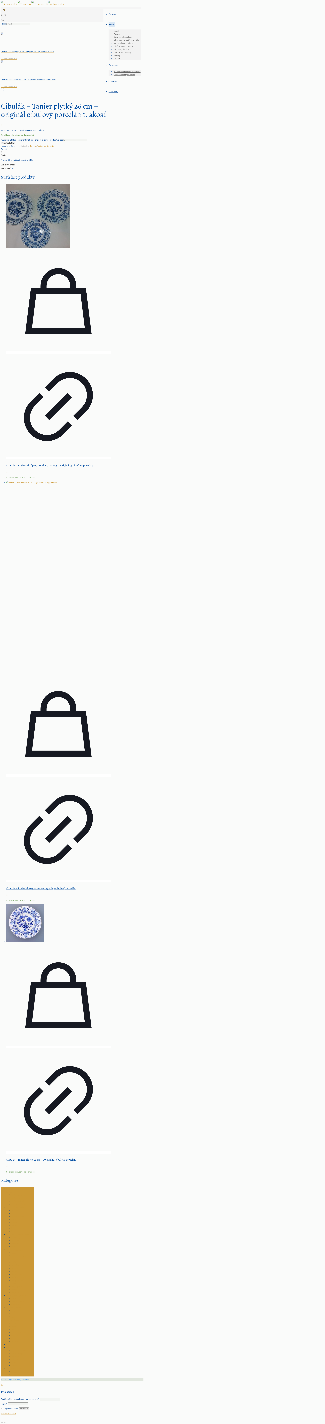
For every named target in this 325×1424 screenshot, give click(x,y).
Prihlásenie (24, 1409)
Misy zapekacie (17, 1286)
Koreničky (15, 1244)
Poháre (14, 1225)
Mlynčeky (15, 1329)
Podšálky (15, 1222)
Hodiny (14, 1314)
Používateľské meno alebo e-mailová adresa (20, 1399)
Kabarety (15, 1259)
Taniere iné (15, 1198)
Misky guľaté (16, 1268)
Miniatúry (15, 1359)
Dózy (13, 1311)
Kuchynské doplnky (14, 1369)
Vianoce (14, 1338)
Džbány (14, 1298)
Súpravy (9, 1344)
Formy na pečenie (18, 1256)
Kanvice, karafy (17, 1301)
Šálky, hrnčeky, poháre (15, 1207)
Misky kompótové (18, 1265)
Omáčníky (15, 1305)
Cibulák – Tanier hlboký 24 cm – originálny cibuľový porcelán (41, 888)
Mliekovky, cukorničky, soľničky (18, 1234)
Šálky (13, 1231)
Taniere (33, 146)
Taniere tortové (17, 1201)
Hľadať (3, 24)
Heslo (4, 1404)
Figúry (13, 1323)
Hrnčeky (14, 1210)
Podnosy (14, 1289)
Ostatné (9, 1347)
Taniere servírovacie (45, 146)
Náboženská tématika (20, 1332)
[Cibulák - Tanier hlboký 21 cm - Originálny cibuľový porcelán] (58, 923)
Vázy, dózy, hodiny (13, 1308)
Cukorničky (15, 1237)
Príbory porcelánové (19, 1372)
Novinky (9, 1189)
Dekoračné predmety (14, 1320)
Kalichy (14, 1213)
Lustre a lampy (17, 1353)
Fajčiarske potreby (18, 1350)
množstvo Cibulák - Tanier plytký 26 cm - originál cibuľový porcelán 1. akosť (32, 140)
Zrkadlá (14, 1366)
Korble (14, 1219)
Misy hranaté (16, 1292)
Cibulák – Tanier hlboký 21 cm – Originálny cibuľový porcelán (41, 1160)
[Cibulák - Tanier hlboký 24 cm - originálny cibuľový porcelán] (58, 576)
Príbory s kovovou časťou (21, 1375)
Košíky (14, 1262)
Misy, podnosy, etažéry (15, 1250)
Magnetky (15, 1326)
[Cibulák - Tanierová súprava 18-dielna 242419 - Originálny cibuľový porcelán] (58, 216)
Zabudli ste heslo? (8, 1413)
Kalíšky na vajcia (18, 1216)
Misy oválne (16, 1271)
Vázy (13, 1317)
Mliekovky (15, 1240)
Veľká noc (15, 1335)
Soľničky (14, 1247)
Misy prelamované (18, 1277)
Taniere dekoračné (19, 1195)
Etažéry (14, 1253)
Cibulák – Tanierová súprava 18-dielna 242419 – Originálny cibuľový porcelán (49, 465)
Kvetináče (15, 1356)
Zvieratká (15, 1341)
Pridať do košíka (8, 143)
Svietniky (14, 1362)
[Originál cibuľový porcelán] (33, 4)
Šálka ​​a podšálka (18, 1228)
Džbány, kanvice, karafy (16, 1295)
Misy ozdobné (17, 1274)
